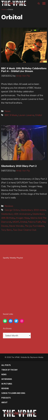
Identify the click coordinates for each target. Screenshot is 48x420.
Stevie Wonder (16, 226)
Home (4, 9)
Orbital (38, 115)
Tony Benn (6, 229)
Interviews (6, 379)
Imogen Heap (22, 217)
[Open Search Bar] (38, 3)
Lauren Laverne (26, 115)
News (7, 111)
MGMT (15, 221)
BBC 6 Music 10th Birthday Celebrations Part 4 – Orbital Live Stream (23, 70)
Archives (7, 328)
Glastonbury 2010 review (33, 210)
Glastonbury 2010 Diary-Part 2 (19, 166)
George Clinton (12, 210)
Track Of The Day (9, 369)
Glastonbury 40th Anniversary (16, 214)
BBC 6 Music (11, 115)
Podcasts (6, 397)
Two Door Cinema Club (24, 229)
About (4, 402)
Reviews (9, 206)
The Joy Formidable (34, 226)
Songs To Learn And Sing (13, 393)
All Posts (6, 365)
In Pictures (6, 383)
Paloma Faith (34, 221)
